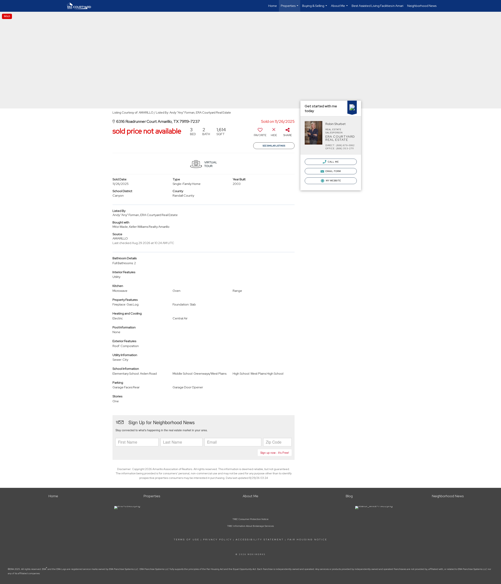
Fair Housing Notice (307, 539)
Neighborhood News (421, 6)
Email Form (333, 171)
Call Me (333, 161)
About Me (340, 8)
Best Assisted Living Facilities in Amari (377, 6)
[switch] (260, 133)
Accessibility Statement (260, 539)
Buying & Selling (315, 8)
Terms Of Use (186, 539)
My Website (333, 180)
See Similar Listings (274, 145)
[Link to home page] (81, 6)
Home (272, 6)
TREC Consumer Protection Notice (250, 519)
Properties (290, 8)
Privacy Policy (217, 539)
